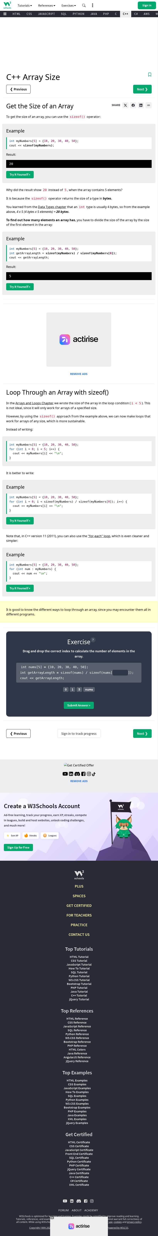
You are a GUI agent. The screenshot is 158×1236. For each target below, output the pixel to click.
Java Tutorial (79, 991)
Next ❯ (142, 89)
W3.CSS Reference (77, 1038)
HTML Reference (77, 1018)
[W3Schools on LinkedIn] (71, 774)
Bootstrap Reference (77, 1042)
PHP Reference (77, 1045)
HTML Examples (77, 1080)
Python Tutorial (79, 976)
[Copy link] (148, 105)
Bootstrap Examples (77, 1107)
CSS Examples (77, 1084)
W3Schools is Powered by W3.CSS (110, 1227)
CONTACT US (79, 934)
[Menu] (5, 14)
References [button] (46, 5)
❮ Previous (18, 89)
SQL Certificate (79, 1158)
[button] (84, 5)
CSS (29, 14)
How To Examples (77, 1092)
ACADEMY (91, 1210)
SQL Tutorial (79, 972)
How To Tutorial (79, 968)
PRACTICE (79, 924)
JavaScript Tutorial (79, 964)
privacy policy (134, 1222)
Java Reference (77, 1053)
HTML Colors (77, 1049)
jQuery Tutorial (79, 999)
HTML (17, 14)
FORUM (63, 1210)
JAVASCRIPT (46, 14)
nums (89, 689)
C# (136, 14)
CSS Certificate (79, 1146)
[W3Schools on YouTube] (65, 774)
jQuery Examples (77, 1123)
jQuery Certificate (79, 1169)
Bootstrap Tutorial (79, 984)
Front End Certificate (79, 1154)
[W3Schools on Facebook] (83, 774)
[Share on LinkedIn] (141, 105)
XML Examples (77, 1119)
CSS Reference (77, 1022)
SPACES (79, 895)
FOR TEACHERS (79, 915)
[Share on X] (125, 105)
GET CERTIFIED (79, 905)
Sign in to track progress (79, 733)
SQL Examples (77, 1096)
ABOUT (77, 1210)
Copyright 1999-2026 (40, 1227)
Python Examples (77, 1100)
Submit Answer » (78, 705)
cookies (118, 1222)
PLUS (79, 886)
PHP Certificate (79, 1165)
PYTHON (78, 14)
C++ (125, 14)
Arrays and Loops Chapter (34, 403)
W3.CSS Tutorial (79, 980)
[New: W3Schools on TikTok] (94, 774)
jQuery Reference (77, 1061)
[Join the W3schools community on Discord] (77, 774)
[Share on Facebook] (133, 105)
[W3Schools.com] (79, 876)
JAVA (93, 14)
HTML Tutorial (79, 957)
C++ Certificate (79, 1177)
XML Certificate (79, 1185)
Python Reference (77, 1034)
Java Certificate (79, 1173)
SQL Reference (77, 1030)
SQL (64, 14)
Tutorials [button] (24, 5)
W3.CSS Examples (77, 1103)
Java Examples (77, 1115)
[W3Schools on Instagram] (89, 774)
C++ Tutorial (79, 995)
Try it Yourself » (20, 174)
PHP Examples (77, 1111)
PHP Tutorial (79, 988)
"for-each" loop (99, 536)
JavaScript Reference (77, 1026)
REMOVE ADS (78, 374)
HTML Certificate (79, 1142)
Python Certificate (79, 1161)
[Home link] (7, 5)
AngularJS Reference (77, 1057)
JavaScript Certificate (79, 1150)
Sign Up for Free (18, 847)
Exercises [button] (67, 5)
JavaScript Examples (77, 1088)
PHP (106, 14)
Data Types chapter (52, 207)
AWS (147, 14)
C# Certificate (79, 1181)
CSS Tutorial (79, 960)
